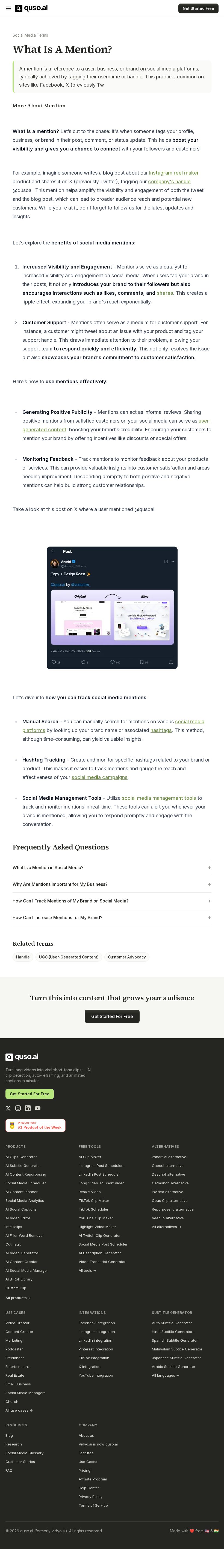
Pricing (84, 1470)
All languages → (165, 1375)
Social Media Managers (25, 1393)
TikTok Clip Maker (94, 1200)
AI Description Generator (100, 1253)
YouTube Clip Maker (96, 1218)
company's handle (169, 181)
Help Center (89, 1488)
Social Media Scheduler (25, 1183)
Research (13, 1444)
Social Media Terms (30, 35)
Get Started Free (198, 8)
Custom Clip (15, 1288)
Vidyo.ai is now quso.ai (98, 1444)
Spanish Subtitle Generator (175, 1340)
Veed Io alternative (168, 1218)
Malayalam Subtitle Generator (177, 1349)
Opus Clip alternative (170, 1200)
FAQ (8, 1470)
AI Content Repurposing (25, 1174)
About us (86, 1435)
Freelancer (14, 1358)
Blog (9, 1435)
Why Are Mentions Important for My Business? (112, 884)
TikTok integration (94, 1358)
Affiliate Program (93, 1479)
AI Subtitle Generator (23, 1165)
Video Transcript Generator (102, 1261)
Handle (23, 957)
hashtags (161, 730)
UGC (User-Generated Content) (69, 957)
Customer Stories (20, 1461)
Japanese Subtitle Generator (176, 1358)
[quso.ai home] (21, 1057)
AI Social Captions (21, 1209)
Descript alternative (168, 1174)
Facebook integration (97, 1323)
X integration (90, 1366)
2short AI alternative (169, 1157)
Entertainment (17, 1366)
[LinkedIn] (28, 1108)
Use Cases (88, 1461)
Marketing (13, 1340)
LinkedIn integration (95, 1340)
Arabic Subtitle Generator (173, 1366)
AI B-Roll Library (19, 1279)
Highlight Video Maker (97, 1227)
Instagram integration (97, 1331)
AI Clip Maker (90, 1157)
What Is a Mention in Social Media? (112, 867)
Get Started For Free (112, 1016)
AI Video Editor (17, 1218)
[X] (8, 1108)
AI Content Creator (21, 1261)
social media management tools (159, 798)
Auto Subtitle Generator (172, 1323)
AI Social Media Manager (26, 1270)
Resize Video (90, 1192)
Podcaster (14, 1349)
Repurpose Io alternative (173, 1209)
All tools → (87, 1270)
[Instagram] (18, 1108)
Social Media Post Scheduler (103, 1244)
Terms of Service (93, 1505)
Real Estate (14, 1375)
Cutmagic (13, 1244)
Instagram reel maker (174, 173)
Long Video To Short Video (102, 1183)
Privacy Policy (90, 1496)
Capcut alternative (168, 1165)
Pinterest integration (96, 1349)
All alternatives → (166, 1227)
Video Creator (17, 1323)
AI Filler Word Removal (24, 1235)
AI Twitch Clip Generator (100, 1235)
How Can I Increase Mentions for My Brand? (112, 917)
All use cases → (19, 1410)
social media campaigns (100, 777)
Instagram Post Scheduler (101, 1165)
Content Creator (19, 1331)
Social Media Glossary (24, 1453)
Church (11, 1401)
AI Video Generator (21, 1253)
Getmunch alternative (170, 1183)
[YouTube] (37, 1108)
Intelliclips (13, 1227)
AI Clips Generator (21, 1157)
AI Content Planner (21, 1192)
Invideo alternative (167, 1192)
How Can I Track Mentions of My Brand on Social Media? (112, 901)
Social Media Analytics (24, 1200)
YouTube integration (96, 1375)
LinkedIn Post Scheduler (99, 1174)
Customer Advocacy (127, 957)
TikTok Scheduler (93, 1209)
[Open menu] (8, 8)
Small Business (18, 1384)
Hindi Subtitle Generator (172, 1331)
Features (86, 1453)
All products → (18, 1298)
